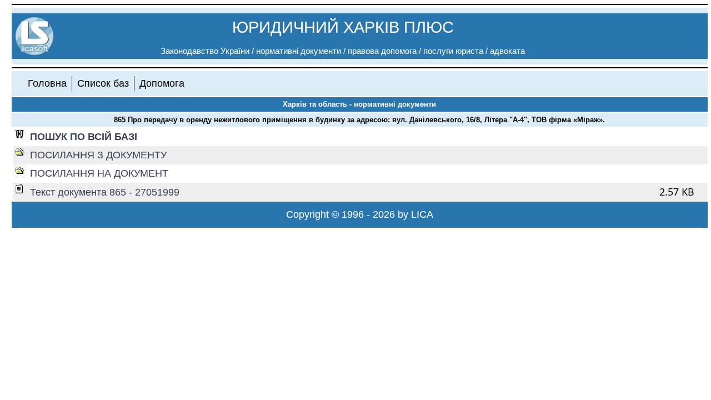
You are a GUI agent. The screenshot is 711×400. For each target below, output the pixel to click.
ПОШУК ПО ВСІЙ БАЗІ (83, 136)
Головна (47, 83)
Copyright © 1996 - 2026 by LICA (359, 214)
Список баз (103, 83)
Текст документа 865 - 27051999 (104, 192)
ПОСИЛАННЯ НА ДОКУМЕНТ (99, 173)
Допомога (161, 83)
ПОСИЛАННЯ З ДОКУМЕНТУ (98, 155)
